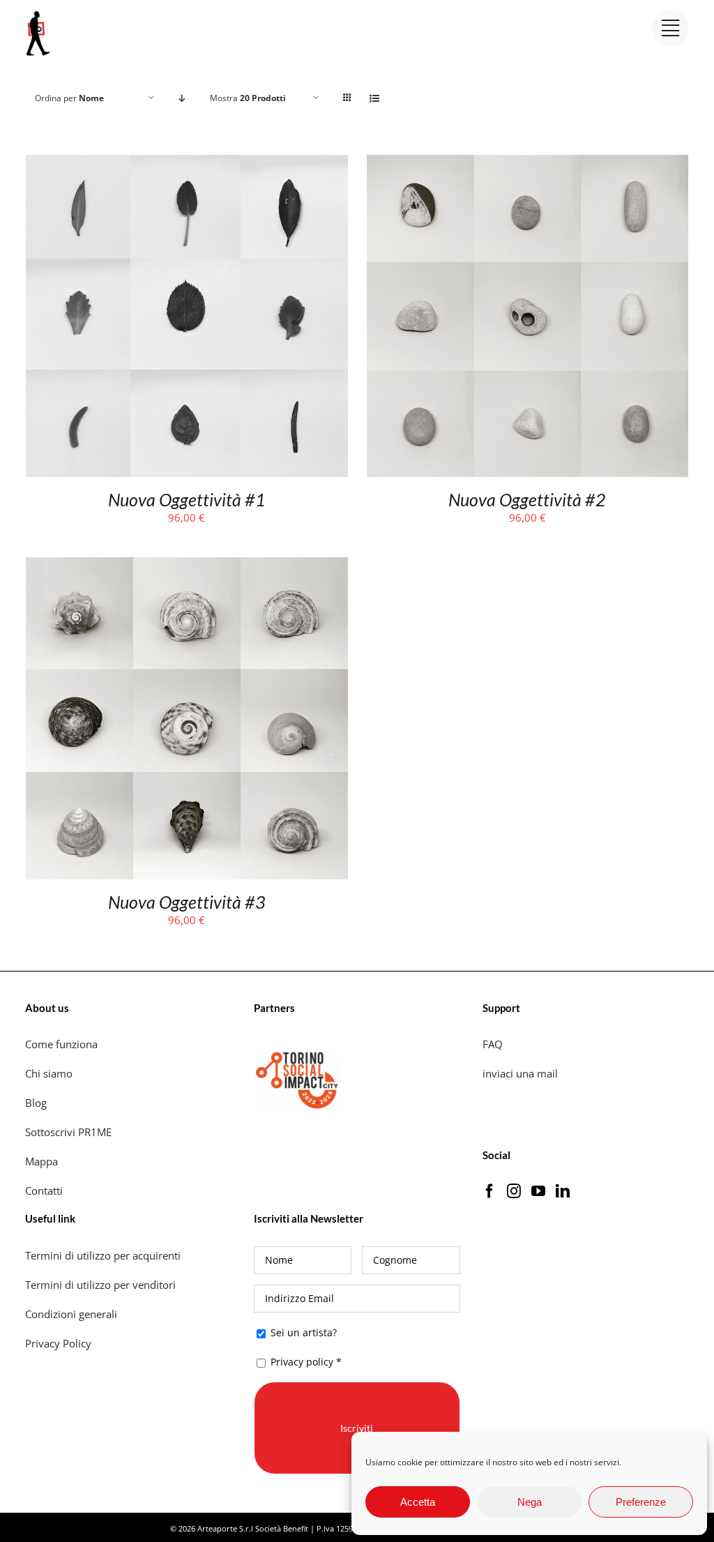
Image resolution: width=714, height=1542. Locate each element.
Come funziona (62, 1044)
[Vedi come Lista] (374, 98)
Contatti (44, 1190)
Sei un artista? (302, 1332)
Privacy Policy (59, 1343)
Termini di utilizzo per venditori (100, 1285)
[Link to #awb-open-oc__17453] (670, 28)
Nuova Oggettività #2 (527, 499)
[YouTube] (538, 1191)
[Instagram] (514, 1191)
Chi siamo (50, 1073)
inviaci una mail (520, 1073)
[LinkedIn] (563, 1191)
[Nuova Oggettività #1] (187, 164)
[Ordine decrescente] (182, 98)
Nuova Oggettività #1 (187, 499)
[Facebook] (489, 1191)
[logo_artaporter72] (39, 13)
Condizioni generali (71, 1314)
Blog (36, 1103)
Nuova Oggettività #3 (187, 901)
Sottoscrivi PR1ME (68, 1132)
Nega (529, 1502)
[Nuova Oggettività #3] (187, 566)
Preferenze (641, 1502)
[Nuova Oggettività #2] (528, 164)
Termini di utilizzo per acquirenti (103, 1255)
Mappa (41, 1161)
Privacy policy (302, 1361)
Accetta (417, 1502)
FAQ (493, 1044)
